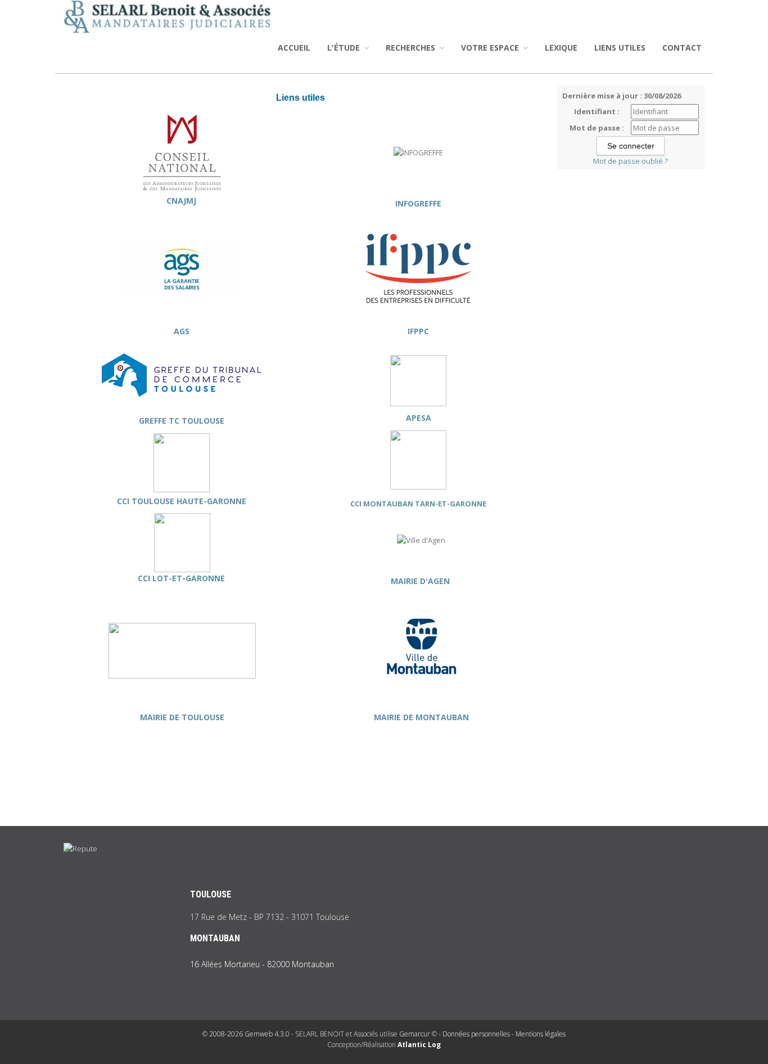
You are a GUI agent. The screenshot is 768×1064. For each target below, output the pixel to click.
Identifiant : (597, 111)
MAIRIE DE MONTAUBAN (421, 717)
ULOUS (156, 501)
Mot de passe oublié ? (630, 161)
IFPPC (418, 331)
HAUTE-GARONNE (210, 501)
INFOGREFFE (418, 203)
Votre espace (491, 47)
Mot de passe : (597, 128)
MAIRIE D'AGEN (421, 581)
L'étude (344, 47)
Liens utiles (619, 47)
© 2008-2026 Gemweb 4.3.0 (246, 1034)
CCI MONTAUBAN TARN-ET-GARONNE (418, 504)
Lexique (561, 47)
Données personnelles (476, 1034)
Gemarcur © (418, 1034)
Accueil (294, 47)
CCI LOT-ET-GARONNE (182, 578)
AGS (181, 331)
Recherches (411, 47)
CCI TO (130, 501)
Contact (682, 47)
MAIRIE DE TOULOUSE (182, 717)
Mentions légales (541, 1034)
